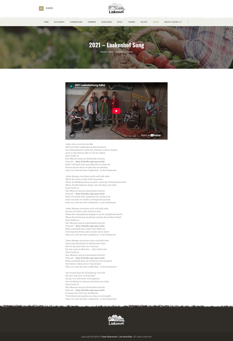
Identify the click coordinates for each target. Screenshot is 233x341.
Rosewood (112, 336)
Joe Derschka (125, 336)
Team (104, 336)
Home (103, 51)
